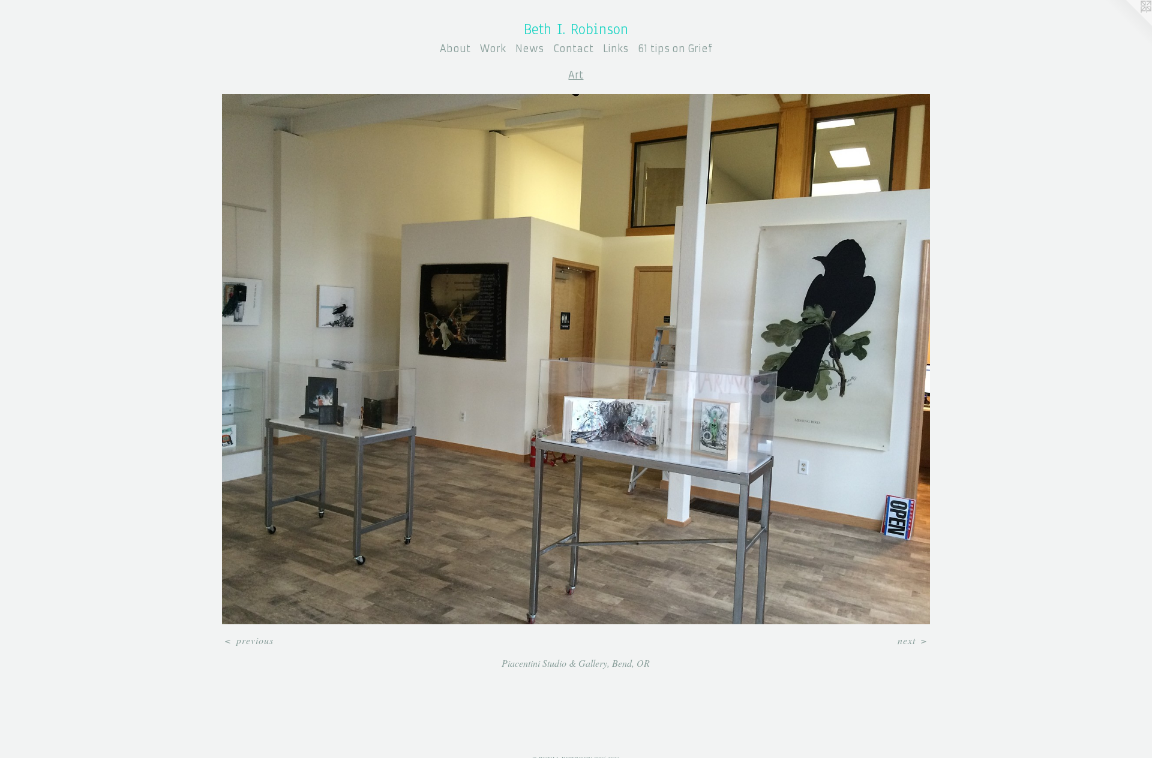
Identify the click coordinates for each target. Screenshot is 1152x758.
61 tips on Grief (675, 49)
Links (615, 49)
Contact (573, 49)
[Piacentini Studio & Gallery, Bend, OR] (575, 359)
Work (493, 49)
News (529, 49)
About (455, 49)
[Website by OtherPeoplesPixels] (1128, 24)
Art (575, 75)
